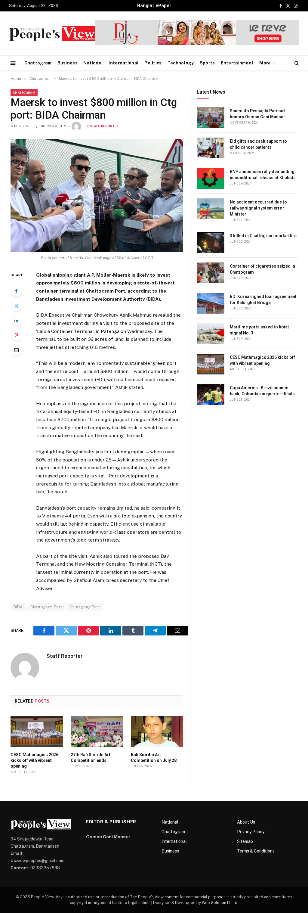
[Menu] (13, 62)
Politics (153, 63)
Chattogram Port (46, 607)
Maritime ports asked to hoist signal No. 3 (259, 330)
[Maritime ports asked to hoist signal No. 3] (210, 333)
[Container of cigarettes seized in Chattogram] (210, 272)
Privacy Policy (250, 831)
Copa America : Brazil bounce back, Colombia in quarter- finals (262, 390)
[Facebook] (16, 291)
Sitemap (245, 841)
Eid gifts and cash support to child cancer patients (258, 144)
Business (67, 63)
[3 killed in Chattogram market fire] (210, 242)
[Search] (296, 63)
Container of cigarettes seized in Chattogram (262, 269)
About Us (246, 822)
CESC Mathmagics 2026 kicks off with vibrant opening (34, 760)
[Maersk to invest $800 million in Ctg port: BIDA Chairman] (97, 195)
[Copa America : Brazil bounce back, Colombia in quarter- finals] (210, 394)
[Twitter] (16, 305)
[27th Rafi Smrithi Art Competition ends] (97, 731)
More (265, 63)
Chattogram (38, 63)
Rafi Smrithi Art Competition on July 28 (154, 757)
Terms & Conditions (256, 851)
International (124, 63)
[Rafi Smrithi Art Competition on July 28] (157, 731)
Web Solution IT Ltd (219, 902)
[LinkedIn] (16, 320)
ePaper (163, 5)
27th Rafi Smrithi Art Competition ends (90, 757)
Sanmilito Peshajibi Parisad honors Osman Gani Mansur (257, 113)
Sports (207, 63)
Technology (181, 63)
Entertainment (237, 63)
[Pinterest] (16, 335)
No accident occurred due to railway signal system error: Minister (258, 208)
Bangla (144, 5)
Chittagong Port (84, 607)
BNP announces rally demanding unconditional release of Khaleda (263, 174)
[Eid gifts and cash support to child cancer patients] (210, 148)
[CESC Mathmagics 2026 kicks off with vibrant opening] (37, 731)
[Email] (16, 350)
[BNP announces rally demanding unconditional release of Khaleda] (210, 178)
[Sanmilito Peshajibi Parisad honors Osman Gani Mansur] (210, 117)
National (93, 63)
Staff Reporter (104, 126)
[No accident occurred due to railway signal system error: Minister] (210, 208)
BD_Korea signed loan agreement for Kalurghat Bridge (263, 299)
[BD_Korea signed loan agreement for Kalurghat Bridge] (210, 303)
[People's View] (52, 33)
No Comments (53, 126)
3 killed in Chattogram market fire (263, 235)
